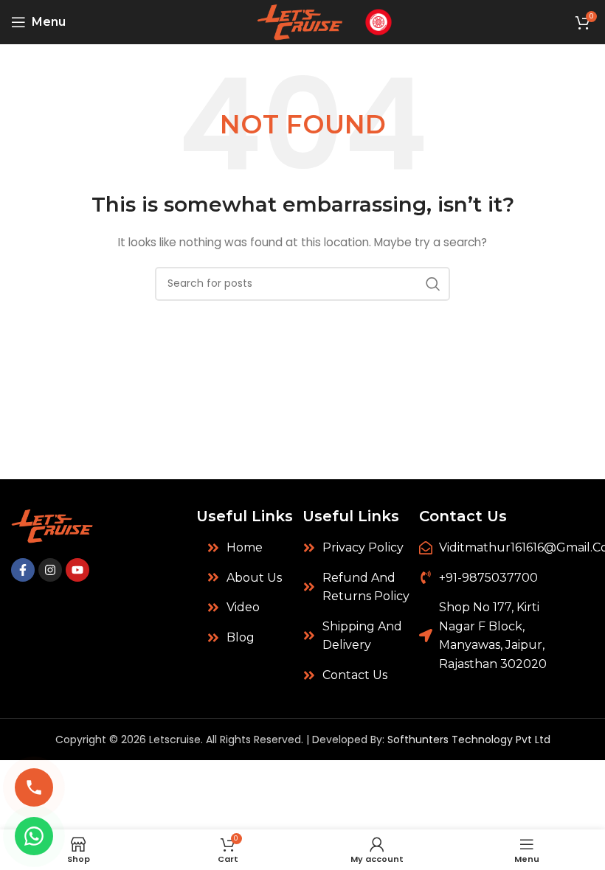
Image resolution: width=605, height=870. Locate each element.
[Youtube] (77, 570)
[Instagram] (50, 570)
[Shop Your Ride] (378, 21)
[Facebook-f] (23, 570)
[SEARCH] (433, 284)
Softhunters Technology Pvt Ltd (468, 739)
